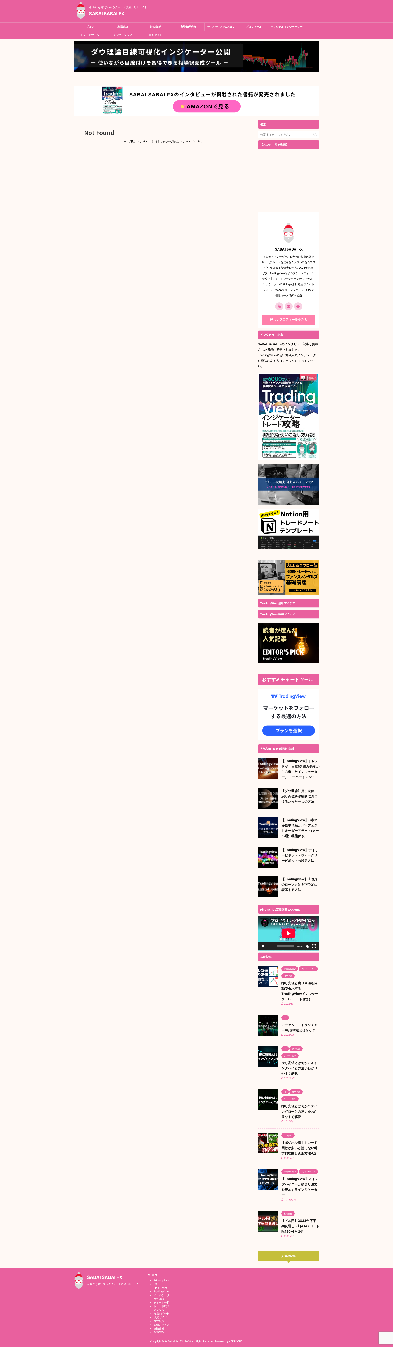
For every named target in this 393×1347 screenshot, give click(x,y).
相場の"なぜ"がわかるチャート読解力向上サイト (114, 1284)
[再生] (263, 946)
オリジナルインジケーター (287, 26)
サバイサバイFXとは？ (221, 26)
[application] (288, 933)
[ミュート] (307, 946)
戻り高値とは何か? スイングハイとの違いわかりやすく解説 (299, 1068)
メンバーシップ (122, 35)
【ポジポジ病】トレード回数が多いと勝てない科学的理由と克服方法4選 (299, 1147)
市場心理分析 (188, 26)
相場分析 (122, 26)
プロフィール (254, 26)
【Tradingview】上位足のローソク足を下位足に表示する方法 (299, 884)
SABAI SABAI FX (106, 13)
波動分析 (155, 26)
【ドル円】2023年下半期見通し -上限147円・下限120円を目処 (300, 1226)
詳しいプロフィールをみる (288, 319)
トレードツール (90, 35)
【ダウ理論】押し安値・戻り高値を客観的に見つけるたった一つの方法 (299, 796)
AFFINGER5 (235, 1341)
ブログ (90, 26)
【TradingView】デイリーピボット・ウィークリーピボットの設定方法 (299, 855)
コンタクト (155, 35)
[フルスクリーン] (314, 946)
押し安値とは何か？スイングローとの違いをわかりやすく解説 (299, 1111)
